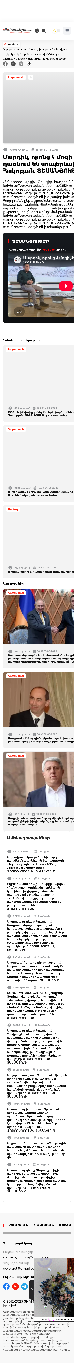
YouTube (48, 249)
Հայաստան (16, 77)
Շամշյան (44, 851)
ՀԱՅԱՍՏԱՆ (43, 1225)
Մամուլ (13, 509)
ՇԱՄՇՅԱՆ (18, 1225)
